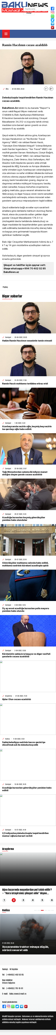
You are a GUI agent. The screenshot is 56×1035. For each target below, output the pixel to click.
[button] (35, 910)
